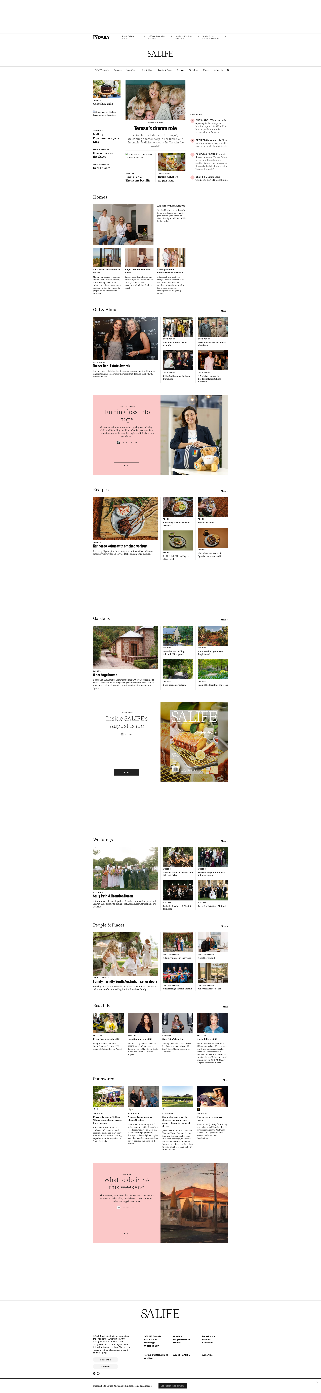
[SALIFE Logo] (160, 54)
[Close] (317, 1382)
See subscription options (172, 1385)
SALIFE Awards (102, 70)
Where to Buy (151, 1345)
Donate (105, 1366)
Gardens (118, 70)
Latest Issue (132, 70)
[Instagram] (98, 1373)
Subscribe (218, 70)
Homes (206, 70)
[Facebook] (94, 1373)
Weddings (193, 70)
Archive (148, 1358)
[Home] (106, 37)
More (223, 311)
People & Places (165, 70)
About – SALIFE (181, 1355)
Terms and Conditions (156, 1355)
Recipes (180, 70)
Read (126, 466)
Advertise (207, 1355)
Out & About (147, 70)
